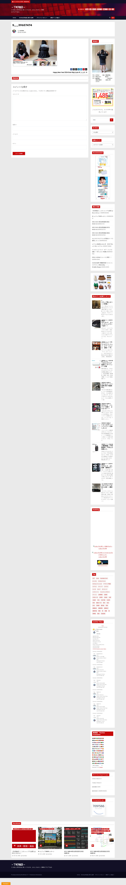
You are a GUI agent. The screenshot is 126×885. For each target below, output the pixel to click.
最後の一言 (105, 9)
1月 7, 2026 (69, 855)
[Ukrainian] (103, 761)
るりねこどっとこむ (97, 584)
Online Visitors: (96, 779)
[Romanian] (95, 757)
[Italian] (98, 748)
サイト (14, 143)
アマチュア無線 (107, 584)
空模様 (87, 9)
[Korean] (95, 750)
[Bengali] (92, 740)
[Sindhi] (103, 757)
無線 (52, 828)
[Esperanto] (101, 742)
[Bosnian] (94, 740)
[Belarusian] (103, 738)
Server (107, 828)
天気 (113, 9)
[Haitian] (94, 746)
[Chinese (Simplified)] (101, 740)
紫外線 (102, 605)
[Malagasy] (97, 752)
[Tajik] (95, 761)
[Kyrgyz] (98, 750)
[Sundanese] (103, 759)
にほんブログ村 (103, 548)
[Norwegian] (98, 755)
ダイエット (104, 589)
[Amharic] (95, 738)
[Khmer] (94, 750)
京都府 (105, 594)
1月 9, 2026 (43, 854)
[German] (101, 744)
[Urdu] (92, 763)
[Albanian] (94, 738)
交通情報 (100, 594)
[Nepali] (97, 755)
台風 (110, 597)
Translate (101, 767)
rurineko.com (104, 578)
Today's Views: (96, 783)
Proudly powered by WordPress (19, 874)
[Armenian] (98, 738)
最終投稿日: (95, 791)
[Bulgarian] (95, 740)
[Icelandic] (92, 748)
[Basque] (101, 738)
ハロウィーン (96, 592)
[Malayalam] (98, 752)
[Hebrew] (98, 746)
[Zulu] (103, 763)
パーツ (93, 833)
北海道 (105, 597)
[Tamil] (97, 761)
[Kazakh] (92, 750)
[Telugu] (98, 761)
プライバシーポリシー (42, 17)
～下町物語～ (18, 7)
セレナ (98, 589)
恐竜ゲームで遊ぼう (55, 17)
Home (14, 17)
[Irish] (97, 748)
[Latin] (101, 750)
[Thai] (100, 761)
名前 (14, 125)
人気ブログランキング (102, 565)
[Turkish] (101, 761)
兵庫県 (100, 597)
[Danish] (97, 742)
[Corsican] (92, 742)
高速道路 (103, 613)
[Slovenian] (95, 759)
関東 (110, 9)
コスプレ (106, 586)
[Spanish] (101, 759)
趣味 (79, 828)
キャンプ (100, 586)
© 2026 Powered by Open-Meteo (99, 649)
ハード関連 (107, 830)
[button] (109, 18)
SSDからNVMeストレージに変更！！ (102, 257)
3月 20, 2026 (17, 855)
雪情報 (94, 613)
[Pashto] (100, 755)
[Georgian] (100, 744)
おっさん (95, 581)
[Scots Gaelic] (98, 759)
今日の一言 (99, 9)
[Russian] (97, 757)
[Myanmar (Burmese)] (95, 755)
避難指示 (106, 608)
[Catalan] (97, 740)
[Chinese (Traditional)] (103, 740)
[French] (95, 744)
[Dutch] (98, 742)
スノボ (94, 589)
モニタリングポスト (105, 592)
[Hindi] (100, 746)
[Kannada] (103, 748)
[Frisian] (97, 744)
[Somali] (100, 759)
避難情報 (100, 608)
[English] (100, 742)
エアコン (95, 586)
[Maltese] (101, 752)
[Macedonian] (95, 752)
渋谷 (94, 605)
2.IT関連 (98, 828)
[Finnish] (94, 744)
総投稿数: (94, 787)
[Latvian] (103, 750)
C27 (94, 578)
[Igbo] (94, 748)
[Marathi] (92, 755)
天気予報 (94, 9)
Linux (97, 578)
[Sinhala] (92, 759)
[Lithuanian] (92, 752)
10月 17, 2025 (95, 855)
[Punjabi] (94, 757)
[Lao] (100, 750)
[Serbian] (98, 757)
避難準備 (95, 611)
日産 (94, 602)
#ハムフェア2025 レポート (99, 216)
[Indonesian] (95, 748)
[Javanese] (101, 748)
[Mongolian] (94, 755)
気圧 (108, 602)
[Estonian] (103, 742)
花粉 (107, 605)
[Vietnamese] (95, 763)
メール (15, 134)
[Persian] (101, 755)
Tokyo (103, 625)
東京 (90, 9)
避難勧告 (95, 608)
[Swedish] (94, 761)
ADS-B (72, 828)
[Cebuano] (98, 740)
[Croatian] (94, 742)
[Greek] (103, 744)
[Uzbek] (94, 763)
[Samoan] (97, 759)
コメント (16, 94)
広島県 (108, 600)
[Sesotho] (101, 757)
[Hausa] (95, 746)
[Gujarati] (92, 746)
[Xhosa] (98, 763)
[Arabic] (97, 738)
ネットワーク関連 (95, 830)
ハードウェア (102, 830)
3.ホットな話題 (21, 828)
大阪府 (94, 600)
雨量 (106, 611)
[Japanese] (100, 748)
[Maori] (103, 752)
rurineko (21, 30)
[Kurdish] (97, 750)
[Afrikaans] (92, 738)
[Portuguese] (92, 757)
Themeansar (39, 874)
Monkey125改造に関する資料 (26, 17)
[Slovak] (94, 759)
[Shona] (100, 757)
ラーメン (95, 594)
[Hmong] (101, 746)
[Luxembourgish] (94, 752)
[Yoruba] (101, 763)
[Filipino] (92, 744)
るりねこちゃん (102, 581)
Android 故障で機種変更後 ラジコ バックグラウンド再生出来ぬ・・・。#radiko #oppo (102, 265)
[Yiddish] (100, 763)
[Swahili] (92, 761)
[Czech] (95, 742)
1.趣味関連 (15, 828)
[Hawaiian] (97, 746)
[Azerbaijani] (100, 738)
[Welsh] (97, 763)
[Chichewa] (100, 740)
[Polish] (103, 755)
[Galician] (98, 744)
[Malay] (100, 752)
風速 (98, 613)
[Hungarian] (103, 746)
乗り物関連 (27, 828)
